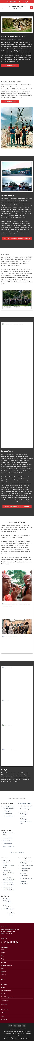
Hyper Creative (16, 1039)
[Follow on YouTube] (17, 942)
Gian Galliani (26, 1039)
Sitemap (3, 974)
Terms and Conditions (13, 1029)
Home (3, 952)
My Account (4, 1009)
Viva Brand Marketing (18, 1037)
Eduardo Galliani (6, 990)
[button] (25, 1)
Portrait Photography (26, 809)
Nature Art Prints (8, 840)
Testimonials (4, 1000)
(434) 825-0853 (8, 933)
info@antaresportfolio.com (12, 929)
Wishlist (3, 1013)
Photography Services (24, 803)
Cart (2, 1016)
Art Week (4, 984)
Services (3, 962)
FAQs (2, 968)
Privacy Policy (22, 1029)
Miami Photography (8, 909)
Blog (2, 959)
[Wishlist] (19, 2)
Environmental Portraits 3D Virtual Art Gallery (8, 873)
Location (3, 994)
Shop (2, 955)
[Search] (1, 7)
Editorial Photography (26, 806)
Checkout (4, 1019)
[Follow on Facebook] (2, 942)
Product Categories (8, 846)
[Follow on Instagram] (5, 942)
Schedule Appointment (7, 997)
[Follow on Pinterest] (11, 942)
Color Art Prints (7, 838)
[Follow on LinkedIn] (14, 942)
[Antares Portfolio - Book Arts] (17, 7)
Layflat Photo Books (9, 816)
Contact (3, 971)
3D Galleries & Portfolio (17, 852)
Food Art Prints (7, 843)
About (3, 987)
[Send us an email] (8, 942)
